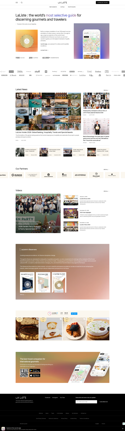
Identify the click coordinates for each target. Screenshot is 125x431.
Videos (67, 413)
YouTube (62, 397)
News (47, 413)
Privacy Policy (64, 418)
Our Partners (75, 413)
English (97, 423)
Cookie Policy (73, 418)
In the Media (60, 413)
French (103, 423)
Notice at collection (53, 418)
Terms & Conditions (84, 418)
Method (41, 413)
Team (52, 413)
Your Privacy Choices (41, 418)
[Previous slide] (15, 329)
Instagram (55, 397)
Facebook (47, 397)
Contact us (83, 413)
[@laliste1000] (49, 313)
